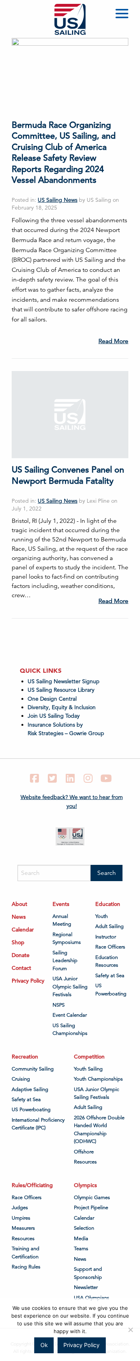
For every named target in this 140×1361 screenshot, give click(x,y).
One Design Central (53, 698)
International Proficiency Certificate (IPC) (38, 1124)
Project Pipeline (91, 1208)
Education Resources (106, 961)
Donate (21, 955)
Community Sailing (33, 1069)
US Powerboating (110, 990)
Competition (89, 1056)
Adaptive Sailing (30, 1089)
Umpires (21, 1218)
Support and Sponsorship (88, 1273)
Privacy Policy (28, 980)
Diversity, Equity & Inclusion (62, 707)
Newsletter (86, 1287)
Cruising (21, 1079)
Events (60, 903)
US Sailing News (57, 199)
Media (81, 1239)
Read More (113, 341)
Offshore (84, 1152)
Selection (84, 1228)
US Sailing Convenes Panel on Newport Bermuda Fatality (68, 475)
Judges (20, 1208)
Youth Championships (98, 1079)
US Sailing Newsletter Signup (64, 681)
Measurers (23, 1228)
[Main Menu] (123, 15)
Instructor (105, 937)
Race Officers (110, 947)
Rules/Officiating (32, 1185)
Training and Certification (25, 1253)
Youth (101, 916)
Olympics (85, 1185)
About (19, 903)
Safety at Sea (109, 976)
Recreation (25, 1056)
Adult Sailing (109, 926)
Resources (85, 1162)
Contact (21, 967)
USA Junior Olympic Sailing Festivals (70, 987)
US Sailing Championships (70, 1029)
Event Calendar (69, 1015)
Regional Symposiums (66, 938)
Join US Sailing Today (54, 715)
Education (107, 903)
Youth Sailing (88, 1069)
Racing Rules (26, 1267)
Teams (81, 1249)
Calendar (23, 929)
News (19, 916)
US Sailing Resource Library (61, 689)
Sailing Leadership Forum (64, 961)
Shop (18, 942)
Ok (44, 1345)
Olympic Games (92, 1197)
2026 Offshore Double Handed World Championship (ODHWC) (99, 1129)
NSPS (58, 1005)
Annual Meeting (61, 920)
